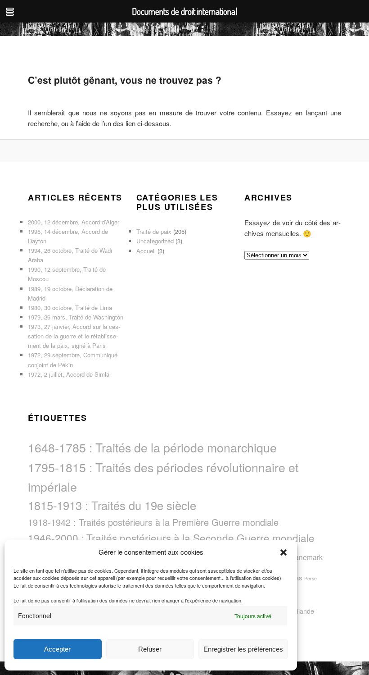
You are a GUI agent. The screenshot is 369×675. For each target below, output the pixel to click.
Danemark (306, 557)
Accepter (57, 649)
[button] (283, 552)
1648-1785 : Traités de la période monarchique (152, 447)
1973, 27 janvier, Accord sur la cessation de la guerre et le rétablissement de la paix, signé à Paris (74, 336)
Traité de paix (153, 231)
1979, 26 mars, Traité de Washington (75, 317)
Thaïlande (299, 611)
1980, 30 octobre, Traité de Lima (70, 307)
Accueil (146, 250)
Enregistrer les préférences (243, 649)
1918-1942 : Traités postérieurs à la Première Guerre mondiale (153, 522)
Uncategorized (155, 241)
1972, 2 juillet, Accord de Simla (68, 374)
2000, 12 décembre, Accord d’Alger (73, 222)
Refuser (150, 649)
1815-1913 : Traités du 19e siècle (112, 505)
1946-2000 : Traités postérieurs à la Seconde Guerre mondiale (171, 537)
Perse (310, 578)
